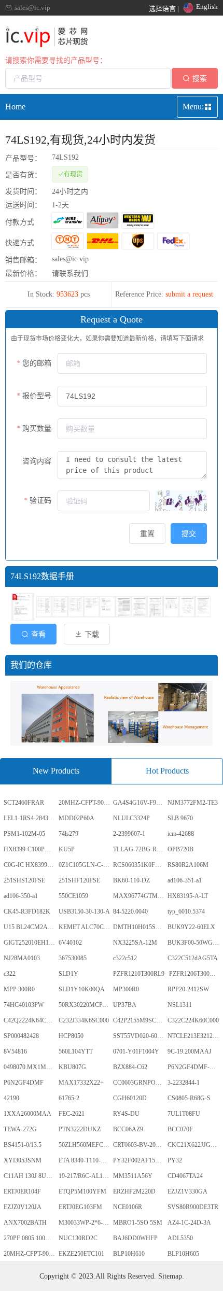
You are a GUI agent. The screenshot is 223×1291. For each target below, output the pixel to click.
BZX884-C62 (130, 1067)
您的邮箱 (36, 363)
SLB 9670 (180, 818)
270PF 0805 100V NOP (30, 1238)
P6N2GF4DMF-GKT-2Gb (194, 1067)
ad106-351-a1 (185, 880)
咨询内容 (36, 461)
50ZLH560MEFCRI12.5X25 (85, 1144)
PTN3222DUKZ (80, 1129)
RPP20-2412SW (188, 989)
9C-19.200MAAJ (190, 1051)
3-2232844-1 (184, 1082)
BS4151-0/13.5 (22, 1144)
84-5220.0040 (130, 911)
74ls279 (68, 833)
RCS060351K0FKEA (139, 864)
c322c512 (125, 958)
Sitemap (170, 1276)
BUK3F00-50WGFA (194, 942)
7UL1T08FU (184, 1113)
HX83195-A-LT (188, 896)
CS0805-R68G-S (189, 1098)
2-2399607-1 (129, 833)
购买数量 (36, 428)
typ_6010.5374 (186, 911)
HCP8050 (71, 1036)
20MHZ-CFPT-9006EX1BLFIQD (85, 802)
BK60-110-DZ (131, 880)
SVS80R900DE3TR (193, 1207)
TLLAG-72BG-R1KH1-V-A (139, 849)
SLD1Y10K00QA (82, 989)
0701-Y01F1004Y (136, 1051)
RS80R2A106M (188, 864)
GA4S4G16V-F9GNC (139, 802)
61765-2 (69, 1098)
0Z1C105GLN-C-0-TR (85, 864)
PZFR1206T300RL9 (194, 973)
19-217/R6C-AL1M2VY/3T (85, 1176)
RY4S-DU (126, 1113)
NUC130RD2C (78, 1238)
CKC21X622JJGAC (193, 1144)
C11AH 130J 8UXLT (30, 1176)
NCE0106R (127, 1207)
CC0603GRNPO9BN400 (139, 1082)
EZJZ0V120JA (22, 1207)
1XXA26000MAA (27, 1113)
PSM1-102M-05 (24, 833)
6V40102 (70, 942)
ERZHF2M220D (134, 1191)
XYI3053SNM (22, 1160)
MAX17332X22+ (81, 1082)
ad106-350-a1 (21, 896)
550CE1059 (73, 896)
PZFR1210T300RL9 (138, 973)
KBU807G (72, 1067)
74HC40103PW (24, 1004)
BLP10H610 (129, 1253)
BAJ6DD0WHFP (135, 1238)
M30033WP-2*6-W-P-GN (85, 1222)
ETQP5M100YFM (82, 1191)
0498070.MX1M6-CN (30, 1067)
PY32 (175, 1160)
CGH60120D (130, 1098)
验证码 (40, 500)
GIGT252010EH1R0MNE (30, 942)
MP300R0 (126, 989)
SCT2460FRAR (24, 802)
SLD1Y (68, 973)
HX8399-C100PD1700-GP (30, 849)
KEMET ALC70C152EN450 (85, 927)
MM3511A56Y (132, 1176)
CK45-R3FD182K (27, 911)
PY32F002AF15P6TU (139, 1160)
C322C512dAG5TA (193, 958)
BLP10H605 (183, 1253)
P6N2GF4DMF (24, 1082)
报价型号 (36, 396)
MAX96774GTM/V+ (139, 896)
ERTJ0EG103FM (80, 1207)
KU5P (67, 849)
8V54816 (15, 1051)
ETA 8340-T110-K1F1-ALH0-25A (85, 1160)
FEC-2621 (72, 1113)
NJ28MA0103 (22, 958)
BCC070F (180, 1129)
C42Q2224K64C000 (29, 1020)
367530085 (73, 958)
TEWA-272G (20, 1129)
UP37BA (124, 1004)
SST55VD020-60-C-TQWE (139, 1036)
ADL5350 (180, 1238)
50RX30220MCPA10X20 (85, 1004)
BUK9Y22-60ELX (191, 927)
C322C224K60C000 (193, 1020)
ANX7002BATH (25, 1222)
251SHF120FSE (79, 880)
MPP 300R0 (19, 989)
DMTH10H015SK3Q (139, 927)
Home (15, 106)
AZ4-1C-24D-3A (189, 1222)
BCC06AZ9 (128, 1129)
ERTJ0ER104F (22, 1191)
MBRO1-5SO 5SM (137, 1222)
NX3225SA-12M (135, 942)
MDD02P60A (76, 818)
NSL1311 (180, 1004)
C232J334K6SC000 (84, 1020)
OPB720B (180, 849)
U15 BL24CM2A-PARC (30, 927)
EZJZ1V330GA (187, 1191)
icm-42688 (181, 833)
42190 (11, 1098)
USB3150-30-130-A (84, 911)
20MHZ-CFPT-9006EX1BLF (30, 1253)
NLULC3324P (131, 818)
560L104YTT (76, 1051)
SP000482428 (21, 1036)
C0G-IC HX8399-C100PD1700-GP (30, 864)
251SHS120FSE (24, 880)
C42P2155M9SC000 (139, 1020)
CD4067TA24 (185, 1176)
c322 (10, 973)
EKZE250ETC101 (81, 1253)
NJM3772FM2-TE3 (193, 802)
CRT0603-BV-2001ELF (139, 1144)
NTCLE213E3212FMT (194, 1036)
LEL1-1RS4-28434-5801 (30, 818)
